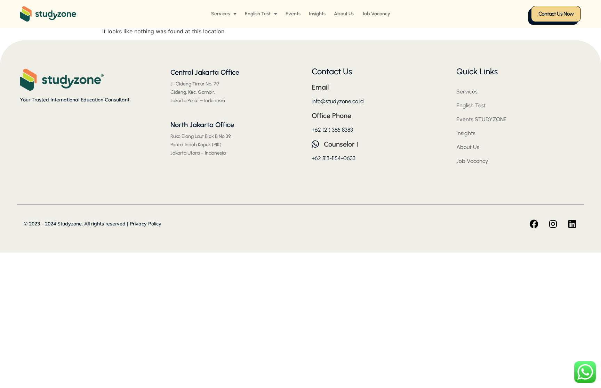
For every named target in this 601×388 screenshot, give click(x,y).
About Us (344, 14)
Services (220, 14)
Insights (317, 14)
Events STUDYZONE (481, 119)
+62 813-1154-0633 (333, 158)
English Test (258, 14)
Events (293, 14)
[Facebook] (534, 223)
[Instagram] (553, 223)
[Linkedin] (572, 223)
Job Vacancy (376, 14)
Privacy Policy (145, 224)
